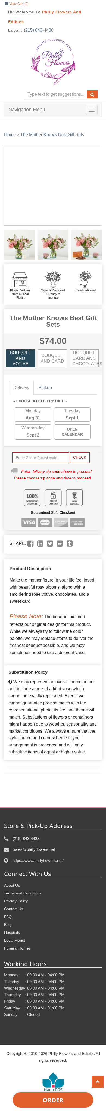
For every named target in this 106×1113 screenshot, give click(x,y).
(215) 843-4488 (39, 30)
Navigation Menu (26, 109)
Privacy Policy (16, 901)
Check (79, 457)
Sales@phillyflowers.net (34, 849)
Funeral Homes (17, 948)
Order (53, 1100)
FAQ (8, 917)
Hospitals (12, 932)
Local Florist (14, 940)
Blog (8, 924)
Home (10, 134)
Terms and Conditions (23, 893)
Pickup (45, 387)
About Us (12, 885)
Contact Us (13, 909)
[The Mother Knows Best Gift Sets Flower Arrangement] (19, 245)
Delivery (21, 387)
